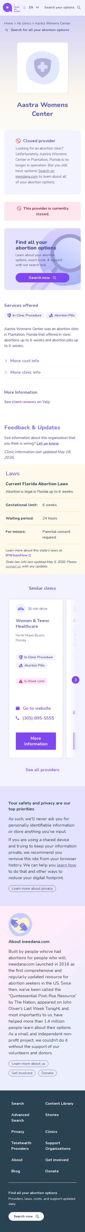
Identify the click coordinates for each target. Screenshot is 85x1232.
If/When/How (17, 555)
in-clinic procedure (27, 315)
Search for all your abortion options (40, 30)
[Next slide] (74, 680)
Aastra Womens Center (52, 23)
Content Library (59, 1103)
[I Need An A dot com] (11, 7)
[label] (30, 7)
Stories (52, 1114)
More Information (35, 741)
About (17, 1160)
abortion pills (65, 315)
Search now (39, 277)
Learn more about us (28, 1063)
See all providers (42, 770)
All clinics (24, 23)
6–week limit (34, 681)
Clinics (51, 1131)
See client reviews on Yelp (27, 401)
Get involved (22, 1073)
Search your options (59, 7)
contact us (13, 566)
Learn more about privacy (32, 888)
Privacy (17, 1131)
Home (8, 23)
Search (17, 1103)
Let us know (48, 443)
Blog (15, 1171)
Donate (47, 1073)
